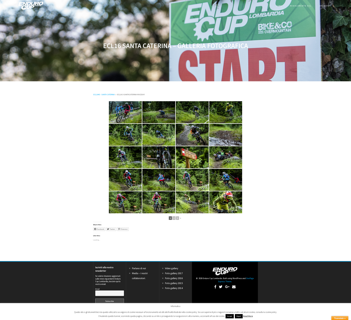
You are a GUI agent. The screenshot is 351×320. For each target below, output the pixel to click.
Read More (248, 316)
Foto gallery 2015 (174, 283)
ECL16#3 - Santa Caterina (104, 94)
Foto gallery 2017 (174, 273)
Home (279, 6)
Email (97, 289)
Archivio (324, 6)
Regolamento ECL (300, 6)
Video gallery (171, 268)
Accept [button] (229, 316)
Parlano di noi (139, 268)
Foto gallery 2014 (174, 288)
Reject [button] (239, 316)
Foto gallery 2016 (174, 278)
